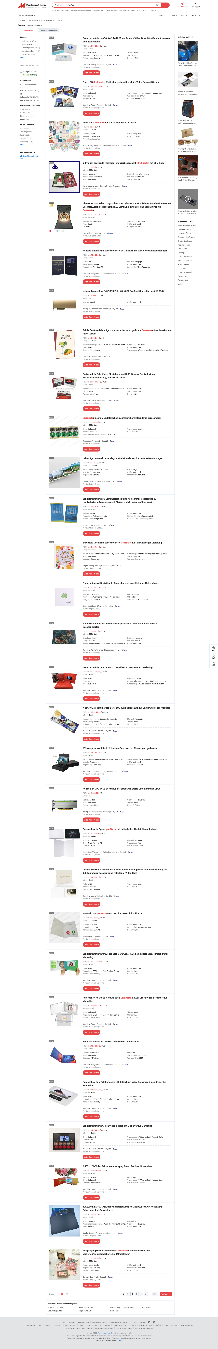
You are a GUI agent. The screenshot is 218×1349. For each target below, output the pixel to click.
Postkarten (28, 54)
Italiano (107, 1325)
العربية (134, 1325)
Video (51, 38)
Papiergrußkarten (185, 245)
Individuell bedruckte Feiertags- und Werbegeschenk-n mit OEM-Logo (123, 163)
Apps (183, 15)
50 (67, 1294)
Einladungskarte (30, 47)
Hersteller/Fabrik (29, 90)
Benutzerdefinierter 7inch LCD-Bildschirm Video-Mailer (111, 1041)
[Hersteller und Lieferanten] (32, 5)
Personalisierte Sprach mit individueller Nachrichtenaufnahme (120, 829)
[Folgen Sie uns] (154, 1322)
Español (81, 1325)
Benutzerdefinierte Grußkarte (81, 10)
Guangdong (27, 128)
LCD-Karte (182, 268)
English (40, 1325)
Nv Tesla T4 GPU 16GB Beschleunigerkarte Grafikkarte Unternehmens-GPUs (121, 788)
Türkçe (166, 1325)
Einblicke (143, 1322)
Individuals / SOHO (29, 97)
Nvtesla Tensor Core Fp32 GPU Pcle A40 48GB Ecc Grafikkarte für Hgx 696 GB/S (123, 291)
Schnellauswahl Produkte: (61, 10)
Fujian (25, 135)
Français (73, 1325)
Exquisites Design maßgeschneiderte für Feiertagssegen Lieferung (122, 542)
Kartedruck (114, 1311)
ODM (25, 109)
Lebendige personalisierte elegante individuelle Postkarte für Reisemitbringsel (123, 458)
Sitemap (134, 1322)
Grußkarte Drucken (185, 256)
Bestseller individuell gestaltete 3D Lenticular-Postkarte (187, 94)
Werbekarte (182, 276)
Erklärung (72, 1322)
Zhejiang (26, 131)
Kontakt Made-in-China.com (119, 1322)
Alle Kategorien (27, 15)
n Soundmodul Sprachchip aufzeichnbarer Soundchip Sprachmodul (122, 418)
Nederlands (143, 1325)
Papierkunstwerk (85, 1311)
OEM (25, 112)
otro (23, 94)
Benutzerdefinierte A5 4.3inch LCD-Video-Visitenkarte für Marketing (118, 667)
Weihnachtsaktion (185, 260)
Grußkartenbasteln (185, 272)
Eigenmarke (27, 116)
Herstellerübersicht (49, 30)
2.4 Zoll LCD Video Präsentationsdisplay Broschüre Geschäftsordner (117, 1166)
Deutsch (90, 1325)
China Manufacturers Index (104, 1328)
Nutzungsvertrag (83, 1322)
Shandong (26, 141)
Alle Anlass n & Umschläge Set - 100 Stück (109, 122)
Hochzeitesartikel (86, 1307)
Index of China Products (124, 1328)
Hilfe (173, 15)
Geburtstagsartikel (55, 1311)
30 (62, 1294)
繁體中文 (57, 1325)
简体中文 (49, 1325)
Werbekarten (183, 280)
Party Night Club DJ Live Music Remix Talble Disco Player (187, 66)
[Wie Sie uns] (149, 1322)
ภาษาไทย (158, 1325)
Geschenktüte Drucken (127, 10)
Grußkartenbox (184, 264)
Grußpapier (182, 249)
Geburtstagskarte (30, 51)
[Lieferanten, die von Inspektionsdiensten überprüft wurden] (31, 72)
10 (57, 1294)
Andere (24, 119)
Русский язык (117, 1325)
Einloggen (196, 6)
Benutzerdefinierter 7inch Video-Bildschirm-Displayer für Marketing (117, 1126)
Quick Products (87, 1328)
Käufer (160, 15)
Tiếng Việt (174, 1325)
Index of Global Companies (144, 1328)
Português (98, 1325)
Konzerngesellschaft (29, 100)
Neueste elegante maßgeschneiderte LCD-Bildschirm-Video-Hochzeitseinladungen (125, 250)
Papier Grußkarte (111, 10)
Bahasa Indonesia (187, 1325)
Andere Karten (28, 41)
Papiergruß (182, 252)
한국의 (127, 1325)
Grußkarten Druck (142, 10)
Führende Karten (98, 10)
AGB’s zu (119, 1340)
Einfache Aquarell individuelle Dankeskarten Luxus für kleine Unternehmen (121, 583)
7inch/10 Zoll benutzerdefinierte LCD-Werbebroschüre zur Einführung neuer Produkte (126, 707)
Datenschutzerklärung (99, 1322)
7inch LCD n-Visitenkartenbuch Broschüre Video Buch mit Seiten (121, 82)
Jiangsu (25, 138)
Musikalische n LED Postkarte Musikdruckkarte (112, 913)
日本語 (65, 1325)
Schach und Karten (55, 1307)
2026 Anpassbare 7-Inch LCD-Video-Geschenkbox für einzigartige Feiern (120, 748)
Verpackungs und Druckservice (122, 1307)
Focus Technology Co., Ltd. (107, 1333)
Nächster (165, 1294)
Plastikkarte (146, 1307)
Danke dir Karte (29, 44)
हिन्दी (150, 1325)
